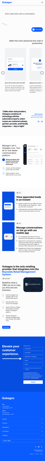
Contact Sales (6, 327)
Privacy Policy (34, 378)
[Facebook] (41, 447)
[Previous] (2, 72)
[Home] (7, 2)
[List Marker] (3, 159)
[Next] (42, 72)
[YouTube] (38, 447)
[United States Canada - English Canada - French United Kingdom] (22, 440)
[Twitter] (35, 447)
